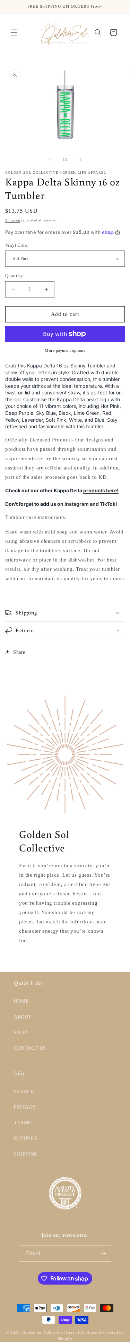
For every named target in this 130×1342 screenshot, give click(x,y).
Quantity (14, 275)
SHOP (20, 1032)
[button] (13, 32)
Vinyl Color (17, 245)
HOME (21, 1001)
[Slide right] (80, 159)
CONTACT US (30, 1048)
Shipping (12, 220)
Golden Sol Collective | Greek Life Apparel (61, 1332)
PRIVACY (25, 1107)
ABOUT (23, 1017)
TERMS (22, 1122)
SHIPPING (26, 1154)
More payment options (65, 350)
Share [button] (19, 652)
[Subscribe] (103, 1253)
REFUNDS (25, 1138)
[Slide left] (50, 159)
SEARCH (24, 1091)
